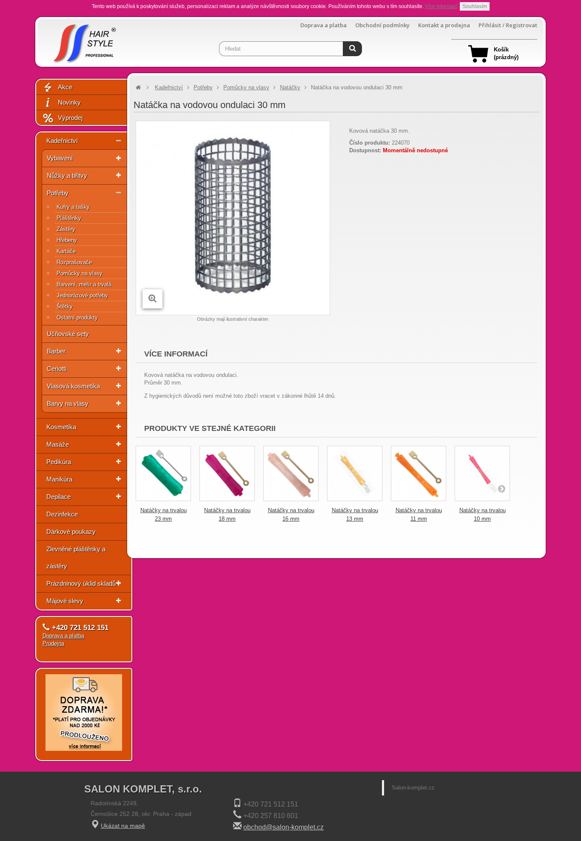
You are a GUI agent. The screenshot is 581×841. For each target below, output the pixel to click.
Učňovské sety (68, 333)
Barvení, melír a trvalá (84, 284)
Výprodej (70, 117)
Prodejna (53, 643)
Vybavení (60, 158)
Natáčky (290, 87)
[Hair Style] (83, 41)
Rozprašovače (74, 262)
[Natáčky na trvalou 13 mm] (354, 473)
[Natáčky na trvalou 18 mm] (227, 473)
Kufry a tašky (73, 207)
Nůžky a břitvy (67, 175)
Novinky (69, 102)
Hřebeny (67, 240)
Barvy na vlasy (67, 403)
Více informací (441, 6)
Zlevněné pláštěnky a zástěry (75, 557)
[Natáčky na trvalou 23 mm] (163, 473)
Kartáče (66, 251)
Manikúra (59, 479)
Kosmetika (61, 426)
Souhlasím (474, 6)
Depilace (58, 496)
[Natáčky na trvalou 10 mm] (482, 473)
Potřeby (57, 193)
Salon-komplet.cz (413, 787)
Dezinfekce (62, 514)
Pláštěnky (69, 218)
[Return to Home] (138, 87)
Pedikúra (58, 461)
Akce (65, 87)
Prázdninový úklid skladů (81, 583)
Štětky (65, 306)
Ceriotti (56, 368)
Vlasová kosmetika (73, 386)
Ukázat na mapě (123, 825)
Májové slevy (64, 600)
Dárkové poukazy (71, 531)
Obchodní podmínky (382, 25)
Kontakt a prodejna (444, 25)
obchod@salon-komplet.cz (283, 827)
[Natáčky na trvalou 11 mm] (418, 473)
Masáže (57, 444)
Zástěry (66, 229)
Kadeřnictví (62, 140)
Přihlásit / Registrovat (507, 25)
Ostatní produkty (77, 317)
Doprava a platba (323, 25)
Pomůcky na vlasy (80, 273)
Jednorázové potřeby (82, 295)
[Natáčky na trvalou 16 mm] (291, 473)
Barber (56, 351)
